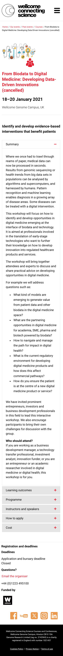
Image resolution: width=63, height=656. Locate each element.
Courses (39, 27)
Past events (27, 27)
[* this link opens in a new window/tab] (13, 615)
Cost (9, 528)
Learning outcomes (19, 490)
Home (5, 27)
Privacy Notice (32, 649)
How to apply (14, 518)
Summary (12, 144)
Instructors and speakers (22, 509)
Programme (14, 499)
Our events (15, 27)
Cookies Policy (16, 649)
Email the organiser (15, 576)
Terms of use (47, 649)
